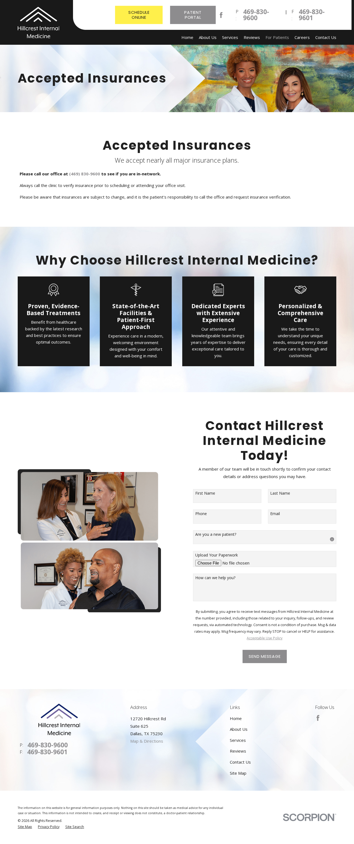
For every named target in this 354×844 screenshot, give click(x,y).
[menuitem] (25, 827)
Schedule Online (139, 14)
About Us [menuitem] (208, 37)
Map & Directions (146, 741)
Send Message (264, 656)
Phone (201, 513)
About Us (239, 729)
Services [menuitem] (230, 37)
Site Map (238, 773)
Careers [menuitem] (302, 37)
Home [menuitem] (187, 37)
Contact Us (240, 762)
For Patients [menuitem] (277, 37)
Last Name (280, 493)
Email (275, 513)
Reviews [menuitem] (252, 37)
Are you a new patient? (215, 534)
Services (238, 740)
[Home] (38, 22)
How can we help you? (215, 578)
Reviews (238, 751)
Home (236, 718)
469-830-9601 (312, 15)
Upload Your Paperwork (216, 555)
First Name (205, 493)
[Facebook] (221, 15)
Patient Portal (192, 14)
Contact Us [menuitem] (325, 37)
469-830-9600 (256, 15)
